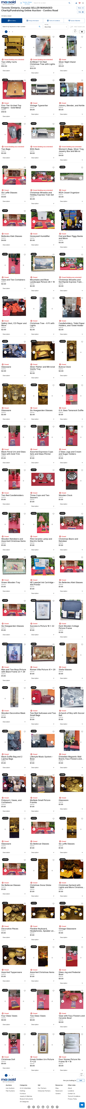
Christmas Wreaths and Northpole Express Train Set (70, 281)
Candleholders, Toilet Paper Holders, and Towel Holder (72, 324)
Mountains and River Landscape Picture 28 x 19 (42, 281)
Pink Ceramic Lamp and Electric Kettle (41, 540)
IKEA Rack (34, 149)
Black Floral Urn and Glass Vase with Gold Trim (13, 453)
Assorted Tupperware (11, 972)
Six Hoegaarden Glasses (41, 410)
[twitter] (38, 1107)
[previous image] (5, 47)
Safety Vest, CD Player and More (14, 324)
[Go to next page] (12, 31)
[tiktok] (52, 1107)
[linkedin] (43, 1107)
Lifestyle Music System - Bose (41, 758)
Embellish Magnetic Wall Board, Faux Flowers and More (70, 758)
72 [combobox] (75, 32)
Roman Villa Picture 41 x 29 (42, 669)
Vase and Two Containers (13, 280)
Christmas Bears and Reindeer (68, 540)
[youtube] (48, 1107)
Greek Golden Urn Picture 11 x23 (42, 1060)
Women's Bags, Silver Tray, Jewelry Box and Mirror (71, 150)
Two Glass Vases (38, 1016)
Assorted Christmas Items (42, 972)
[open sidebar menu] (83, 3)
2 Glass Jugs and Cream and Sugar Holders (70, 453)
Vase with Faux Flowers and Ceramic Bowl (72, 1017)
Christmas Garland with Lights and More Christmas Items (71, 886)
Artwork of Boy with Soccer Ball (71, 714)
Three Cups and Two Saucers (39, 496)
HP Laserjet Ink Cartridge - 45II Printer (42, 583)
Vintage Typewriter (39, 105)
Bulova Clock (65, 367)
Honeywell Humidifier (40, 236)
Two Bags (5, 149)
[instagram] (29, 1107)
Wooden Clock (65, 495)
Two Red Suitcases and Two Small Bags (43, 714)
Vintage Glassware (67, 929)
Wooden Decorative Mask (13, 713)
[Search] (39, 26)
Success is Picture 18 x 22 (42, 626)
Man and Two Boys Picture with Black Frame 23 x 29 (13, 670)
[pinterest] (57, 1107)
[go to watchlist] (79, 3)
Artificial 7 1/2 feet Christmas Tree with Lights (42, 63)
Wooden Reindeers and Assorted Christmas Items (13, 540)
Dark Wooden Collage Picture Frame (69, 627)
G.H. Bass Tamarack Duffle (71, 410)
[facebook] (34, 1107)
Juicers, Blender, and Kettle (71, 105)
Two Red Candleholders (12, 495)
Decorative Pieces (9, 929)
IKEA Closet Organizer (69, 193)
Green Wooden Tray (10, 582)
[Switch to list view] (82, 31)
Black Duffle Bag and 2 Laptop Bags (11, 758)
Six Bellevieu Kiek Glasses (71, 582)
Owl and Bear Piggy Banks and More (71, 237)
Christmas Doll (8, 1059)
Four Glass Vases (9, 1016)
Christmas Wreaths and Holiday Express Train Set (42, 194)
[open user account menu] (76, 3)
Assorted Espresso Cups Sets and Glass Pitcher (41, 453)
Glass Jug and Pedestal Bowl (69, 973)
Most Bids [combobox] (48, 27)
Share (79, 8)
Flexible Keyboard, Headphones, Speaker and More (42, 930)
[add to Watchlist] (24, 37)
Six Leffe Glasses (9, 193)
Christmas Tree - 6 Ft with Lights (42, 324)
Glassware (6, 367)
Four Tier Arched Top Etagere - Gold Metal (11, 106)
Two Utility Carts (9, 62)
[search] (69, 3)
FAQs (79, 12)
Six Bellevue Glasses (39, 844)
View (75, 30)
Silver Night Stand (67, 62)
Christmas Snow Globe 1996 (40, 886)
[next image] (23, 47)
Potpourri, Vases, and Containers (11, 801)
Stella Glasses (65, 669)
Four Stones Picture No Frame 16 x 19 (69, 1060)
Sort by (46, 24)
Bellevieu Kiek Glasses (11, 236)
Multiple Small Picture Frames (40, 801)
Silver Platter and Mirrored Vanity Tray (42, 368)
